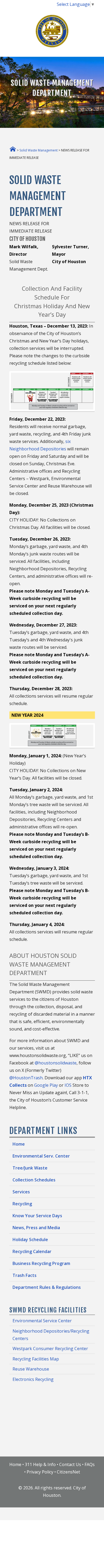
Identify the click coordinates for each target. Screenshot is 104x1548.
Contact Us (70, 1464)
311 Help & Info (40, 1464)
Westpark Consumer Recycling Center (50, 1348)
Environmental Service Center (42, 1321)
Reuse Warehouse (31, 1369)
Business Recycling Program (41, 1263)
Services (21, 1192)
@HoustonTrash (26, 1078)
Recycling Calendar (32, 1251)
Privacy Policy (40, 1472)
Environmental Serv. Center (41, 1156)
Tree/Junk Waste (30, 1168)
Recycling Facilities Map (36, 1359)
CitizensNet (68, 1472)
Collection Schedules (34, 1180)
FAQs (90, 1464)
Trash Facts (25, 1275)
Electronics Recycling (33, 1379)
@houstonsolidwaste (56, 1063)
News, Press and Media (36, 1227)
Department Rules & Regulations (47, 1287)
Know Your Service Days (37, 1216)
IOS (68, 1085)
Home (19, 1144)
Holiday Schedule (30, 1239)
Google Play (46, 1085)
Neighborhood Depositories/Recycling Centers (51, 1334)
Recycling (22, 1204)
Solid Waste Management (38, 150)
